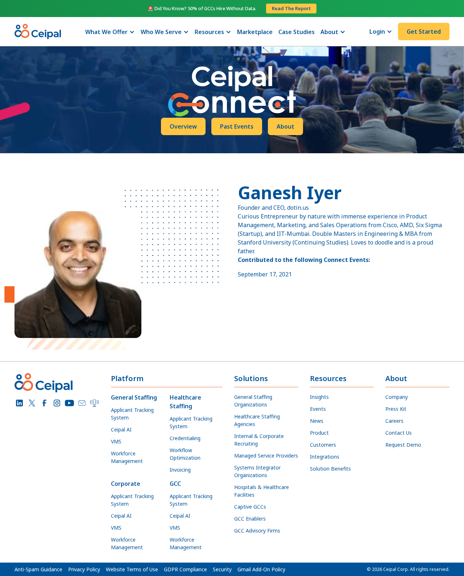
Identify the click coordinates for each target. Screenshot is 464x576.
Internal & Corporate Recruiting (259, 440)
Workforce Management (127, 457)
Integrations (324, 456)
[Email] (82, 403)
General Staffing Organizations (253, 400)
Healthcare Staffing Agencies (257, 420)
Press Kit (395, 408)
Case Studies (296, 32)
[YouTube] (69, 403)
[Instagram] (57, 403)
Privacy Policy (84, 569)
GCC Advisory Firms (257, 530)
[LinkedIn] (19, 403)
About (285, 126)
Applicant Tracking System (132, 413)
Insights (319, 396)
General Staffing (134, 397)
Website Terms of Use (132, 569)
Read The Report (291, 8)
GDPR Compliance (185, 569)
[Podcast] (94, 403)
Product (319, 432)
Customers (323, 444)
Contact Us (398, 432)
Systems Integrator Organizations (257, 471)
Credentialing (185, 438)
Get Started (424, 32)
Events (318, 408)
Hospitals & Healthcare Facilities (261, 491)
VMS (116, 441)
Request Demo (403, 444)
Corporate (125, 484)
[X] (32, 403)
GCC (175, 484)
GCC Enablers (250, 518)
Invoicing (180, 469)
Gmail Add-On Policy (261, 569)
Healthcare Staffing (185, 401)
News (316, 420)
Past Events (236, 126)
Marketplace (255, 32)
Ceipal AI (121, 429)
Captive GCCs (250, 506)
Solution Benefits (330, 468)
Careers (394, 420)
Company (396, 396)
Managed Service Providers (266, 455)
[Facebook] (44, 403)
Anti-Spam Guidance (38, 569)
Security (222, 569)
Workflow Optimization (185, 454)
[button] (110, 32)
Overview (183, 126)
